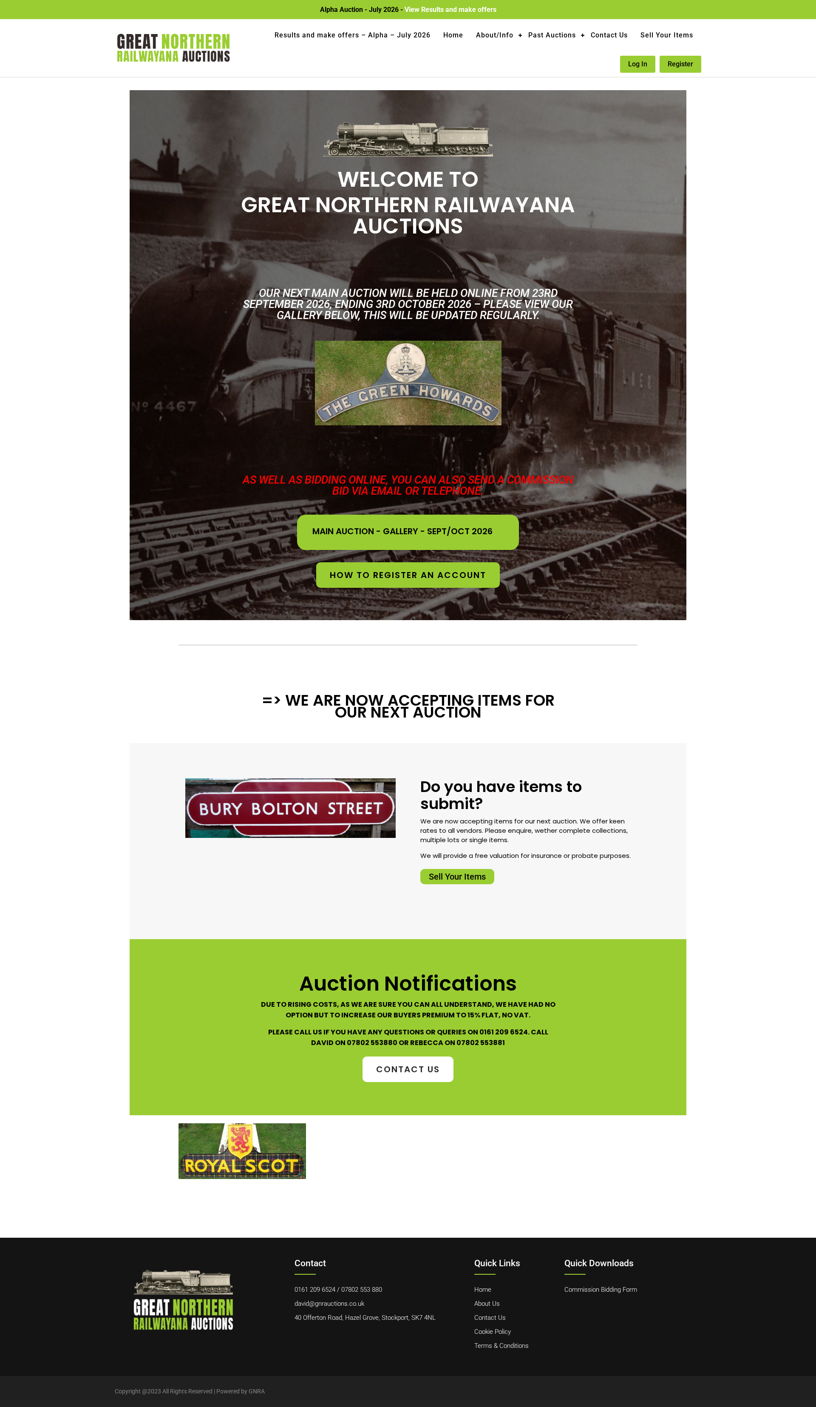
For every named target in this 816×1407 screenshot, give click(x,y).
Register (680, 64)
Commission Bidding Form (600, 1289)
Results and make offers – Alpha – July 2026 (353, 35)
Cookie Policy (492, 1332)
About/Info (494, 35)
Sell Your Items (666, 35)
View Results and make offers (450, 10)
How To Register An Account (408, 575)
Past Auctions (552, 35)
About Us (487, 1303)
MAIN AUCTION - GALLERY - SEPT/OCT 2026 (402, 531)
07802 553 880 (361, 1289)
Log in (637, 64)
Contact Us (609, 35)
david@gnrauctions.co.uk (329, 1303)
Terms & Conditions (501, 1346)
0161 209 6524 (315, 1289)
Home (453, 35)
